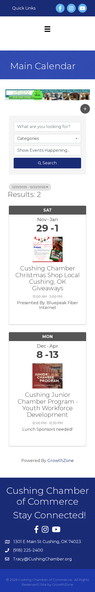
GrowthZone (60, 460)
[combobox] (47, 138)
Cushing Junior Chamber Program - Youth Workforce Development (47, 405)
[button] (85, 109)
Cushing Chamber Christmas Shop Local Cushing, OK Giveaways (47, 278)
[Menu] (47, 29)
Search (50, 163)
